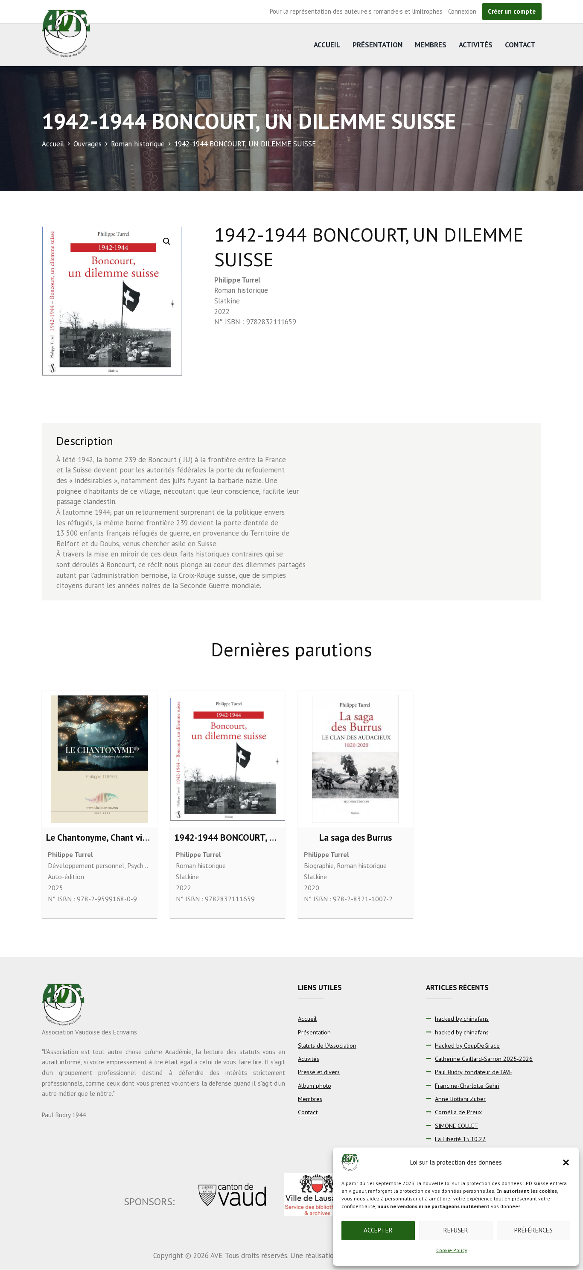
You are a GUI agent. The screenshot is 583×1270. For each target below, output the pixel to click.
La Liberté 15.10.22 (460, 1139)
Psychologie (144, 865)
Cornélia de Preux (458, 1112)
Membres (430, 45)
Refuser (455, 1230)
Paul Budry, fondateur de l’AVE (473, 1072)
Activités (476, 45)
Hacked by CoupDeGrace (467, 1045)
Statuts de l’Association (327, 1045)
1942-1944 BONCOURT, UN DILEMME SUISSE (262, 837)
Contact (520, 45)
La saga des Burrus (355, 837)
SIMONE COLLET (456, 1126)
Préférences (533, 1230)
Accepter (378, 1230)
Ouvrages (87, 144)
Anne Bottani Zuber (460, 1099)
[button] (566, 1162)
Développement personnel (86, 865)
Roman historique (138, 144)
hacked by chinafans (462, 1018)
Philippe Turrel (237, 280)
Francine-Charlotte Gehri (467, 1085)
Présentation (377, 45)
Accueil (327, 45)
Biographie (319, 865)
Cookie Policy (451, 1250)
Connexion (462, 11)
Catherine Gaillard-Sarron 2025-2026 (484, 1059)
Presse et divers (319, 1072)
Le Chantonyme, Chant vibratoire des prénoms (136, 837)
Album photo (314, 1085)
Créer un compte (512, 11)
